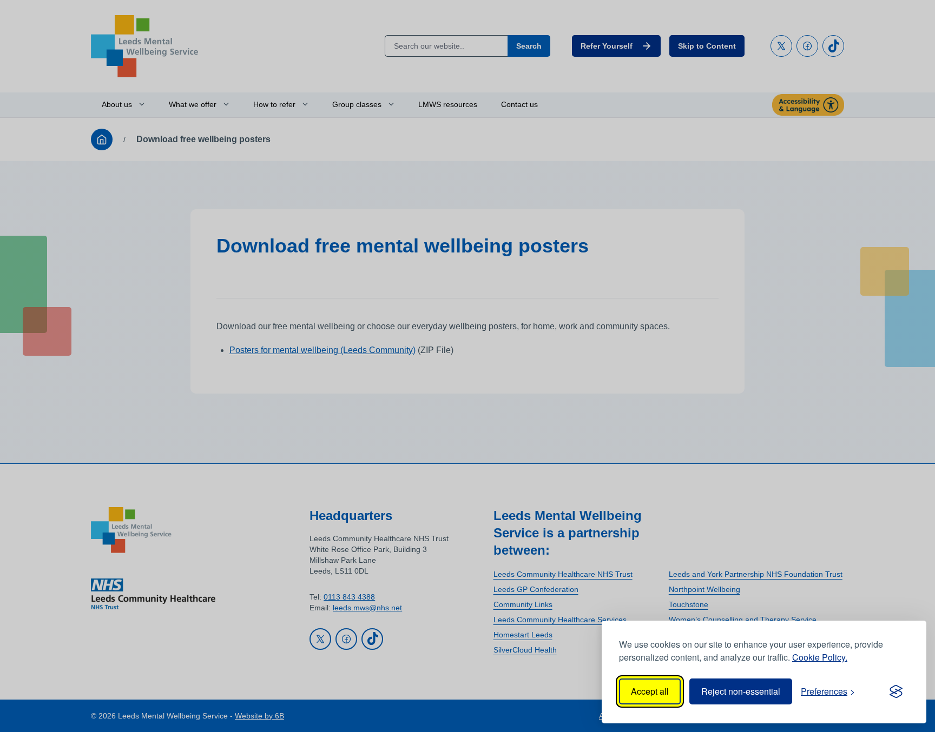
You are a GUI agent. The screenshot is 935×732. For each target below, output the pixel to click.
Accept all (650, 691)
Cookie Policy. (819, 657)
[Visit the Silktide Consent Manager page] (896, 691)
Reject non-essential (740, 691)
